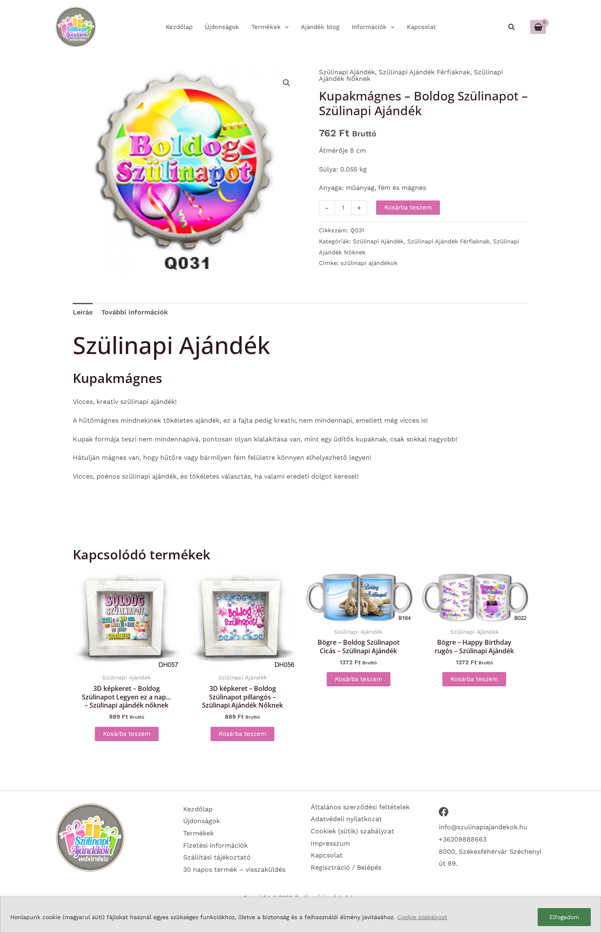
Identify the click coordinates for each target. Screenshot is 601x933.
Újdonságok (201, 821)
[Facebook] (444, 812)
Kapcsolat (327, 855)
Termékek (198, 833)
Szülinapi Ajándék (347, 72)
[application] (285, 27)
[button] (512, 27)
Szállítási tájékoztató (217, 857)
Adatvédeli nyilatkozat (346, 819)
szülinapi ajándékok (369, 263)
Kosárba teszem (408, 207)
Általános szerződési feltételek (360, 807)
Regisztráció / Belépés (346, 867)
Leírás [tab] (83, 312)
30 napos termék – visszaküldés (234, 869)
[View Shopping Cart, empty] (538, 26)
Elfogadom (564, 917)
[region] (300, 915)
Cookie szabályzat (422, 917)
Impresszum (330, 843)
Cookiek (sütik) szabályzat (352, 831)
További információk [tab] (134, 312)
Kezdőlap (198, 809)
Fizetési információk (215, 845)
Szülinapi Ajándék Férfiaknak (424, 72)
